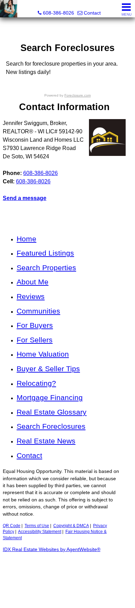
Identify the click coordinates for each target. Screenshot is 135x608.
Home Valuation (43, 354)
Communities (38, 311)
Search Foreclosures (51, 426)
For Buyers (35, 325)
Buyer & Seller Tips (48, 369)
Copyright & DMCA (71, 526)
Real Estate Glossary (52, 412)
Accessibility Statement (39, 532)
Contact (29, 455)
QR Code (11, 526)
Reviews (31, 296)
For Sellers (35, 340)
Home (26, 239)
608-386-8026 (40, 173)
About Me (32, 282)
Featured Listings (45, 253)
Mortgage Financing (50, 397)
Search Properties (46, 268)
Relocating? (36, 383)
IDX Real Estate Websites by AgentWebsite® (51, 549)
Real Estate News (46, 441)
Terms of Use (37, 526)
